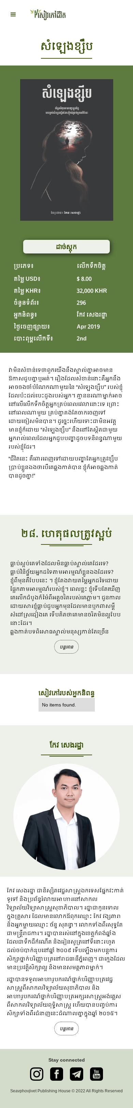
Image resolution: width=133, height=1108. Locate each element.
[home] (46, 14)
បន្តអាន (66, 647)
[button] (13, 15)
